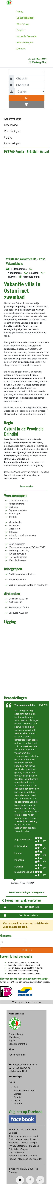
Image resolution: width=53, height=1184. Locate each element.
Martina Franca (16, 1152)
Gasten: (6, 935)
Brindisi (17, 1093)
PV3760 (43, 705)
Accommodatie (12, 118)
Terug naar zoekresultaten (22, 900)
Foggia (17, 1097)
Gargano (24, 1149)
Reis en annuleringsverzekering (24, 1136)
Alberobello (14, 1142)
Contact (21, 48)
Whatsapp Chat (39, 62)
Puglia (20, 30)
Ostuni (27, 1139)
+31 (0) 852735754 (37, 58)
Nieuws (12, 1159)
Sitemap (33, 1155)
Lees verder (26, 486)
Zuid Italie (14, 1149)
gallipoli (34, 1142)
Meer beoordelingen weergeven (26, 892)
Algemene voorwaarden (30, 1159)
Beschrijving (11, 124)
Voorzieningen (12, 131)
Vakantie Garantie (26, 36)
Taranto (18, 1103)
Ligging (8, 137)
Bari (16, 1087)
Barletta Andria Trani (24, 1090)
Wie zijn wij (23, 24)
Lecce (17, 1100)
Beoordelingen (25, 42)
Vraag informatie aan (26, 1002)
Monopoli (34, 1145)
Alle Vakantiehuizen (26, 1129)
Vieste (19, 1139)
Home (20, 11)
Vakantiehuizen (25, 17)
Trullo (11, 1139)
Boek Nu (26, 950)
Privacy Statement (18, 1145)
